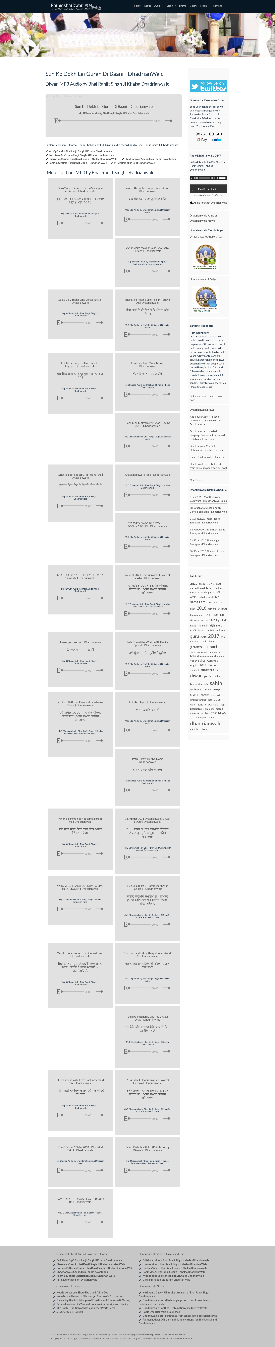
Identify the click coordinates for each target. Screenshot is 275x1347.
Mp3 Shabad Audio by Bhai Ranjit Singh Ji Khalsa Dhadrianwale (147, 386)
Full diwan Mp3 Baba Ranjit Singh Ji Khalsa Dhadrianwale (81, 155)
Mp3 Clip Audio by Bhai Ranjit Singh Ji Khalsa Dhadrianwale (147, 1043)
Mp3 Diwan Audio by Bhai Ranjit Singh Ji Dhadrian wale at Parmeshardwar (147, 848)
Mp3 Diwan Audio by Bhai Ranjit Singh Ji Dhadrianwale (80, 214)
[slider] (169, 120)
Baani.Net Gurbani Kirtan (179, 1338)
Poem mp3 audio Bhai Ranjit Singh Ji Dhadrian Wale (78, 162)
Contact (217, 6)
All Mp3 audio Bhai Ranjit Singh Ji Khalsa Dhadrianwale (80, 151)
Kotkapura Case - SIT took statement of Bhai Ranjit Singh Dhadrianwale (206, 420)
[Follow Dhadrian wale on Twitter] (216, 1335)
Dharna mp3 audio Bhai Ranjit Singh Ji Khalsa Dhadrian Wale (83, 159)
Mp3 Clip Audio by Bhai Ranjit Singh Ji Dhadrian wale (147, 211)
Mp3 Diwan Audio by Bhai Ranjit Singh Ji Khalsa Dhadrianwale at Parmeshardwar (147, 605)
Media (203, 6)
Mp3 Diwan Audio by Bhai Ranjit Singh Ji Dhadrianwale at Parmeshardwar (147, 262)
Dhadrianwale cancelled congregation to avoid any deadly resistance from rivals (208, 435)
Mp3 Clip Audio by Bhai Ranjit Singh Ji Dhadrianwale (80, 314)
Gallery (193, 6)
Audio (157, 6)
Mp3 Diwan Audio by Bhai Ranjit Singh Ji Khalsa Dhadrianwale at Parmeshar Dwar (80, 732)
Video (170, 6)
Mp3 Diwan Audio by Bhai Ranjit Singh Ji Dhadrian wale (147, 437)
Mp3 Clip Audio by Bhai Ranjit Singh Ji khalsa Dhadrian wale (80, 900)
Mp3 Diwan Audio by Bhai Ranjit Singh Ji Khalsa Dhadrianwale (147, 486)
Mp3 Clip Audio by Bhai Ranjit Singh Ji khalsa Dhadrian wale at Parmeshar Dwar (147, 1162)
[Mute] (163, 121)
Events (182, 6)
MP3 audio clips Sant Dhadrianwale (134, 162)
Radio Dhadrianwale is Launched (208, 456)
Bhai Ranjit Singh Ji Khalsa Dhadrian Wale (164, 1334)
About (147, 6)
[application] (113, 120)
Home (137, 6)
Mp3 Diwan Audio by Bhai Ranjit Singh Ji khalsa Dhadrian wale (80, 1213)
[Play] (56, 120)
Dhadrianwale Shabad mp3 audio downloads (150, 159)
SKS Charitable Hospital (69, 1311)
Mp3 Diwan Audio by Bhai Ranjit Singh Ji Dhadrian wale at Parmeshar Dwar (147, 916)
